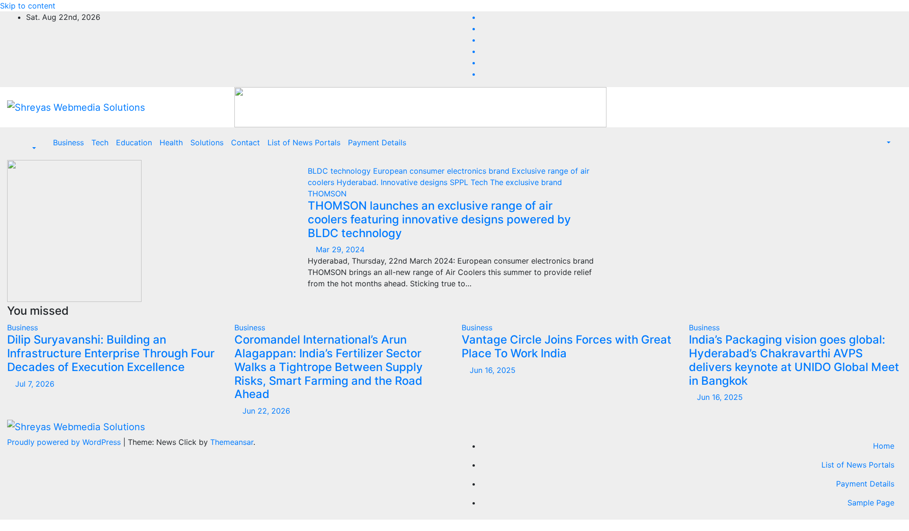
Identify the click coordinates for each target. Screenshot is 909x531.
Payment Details (377, 142)
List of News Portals (303, 142)
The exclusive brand (526, 182)
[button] (29, 148)
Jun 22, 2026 (266, 411)
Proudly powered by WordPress (65, 442)
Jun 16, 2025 (493, 370)
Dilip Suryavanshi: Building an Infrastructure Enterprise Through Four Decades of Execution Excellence (110, 353)
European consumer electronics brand (442, 171)
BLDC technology (340, 171)
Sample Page (870, 502)
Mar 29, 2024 (340, 249)
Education (134, 142)
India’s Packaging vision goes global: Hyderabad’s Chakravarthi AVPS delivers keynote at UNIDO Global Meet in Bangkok (794, 360)
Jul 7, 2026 (34, 384)
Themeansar (231, 442)
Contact (245, 142)
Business (68, 142)
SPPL (460, 182)
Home (883, 446)
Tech (99, 142)
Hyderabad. (359, 182)
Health (171, 142)
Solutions (206, 142)
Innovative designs (415, 182)
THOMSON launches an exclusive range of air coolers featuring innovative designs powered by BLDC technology (439, 219)
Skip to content (27, 5)
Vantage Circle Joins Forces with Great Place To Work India (566, 346)
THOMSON (327, 193)
